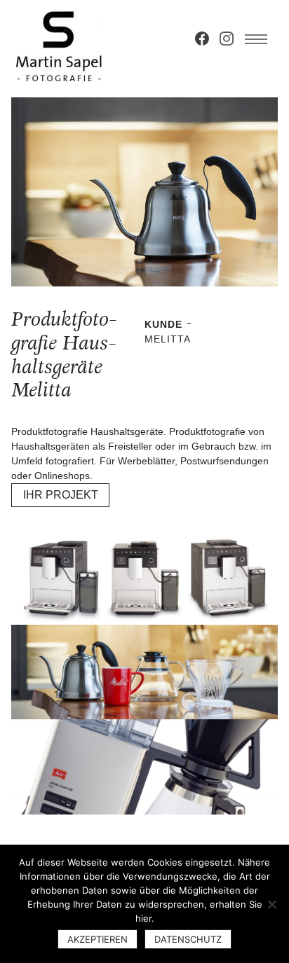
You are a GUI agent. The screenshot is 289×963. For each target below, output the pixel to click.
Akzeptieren (97, 939)
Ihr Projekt (60, 495)
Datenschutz (188, 939)
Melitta (167, 339)
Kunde (163, 324)
